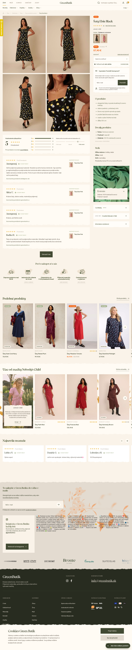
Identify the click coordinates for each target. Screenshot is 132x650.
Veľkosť (96, 54)
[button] (125, 327)
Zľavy (38, 8)
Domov (19, 3)
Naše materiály (64, 282)
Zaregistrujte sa (114, 88)
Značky (30, 8)
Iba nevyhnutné (112, 638)
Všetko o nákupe (28, 282)
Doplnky (22, 8)
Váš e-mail (9, 504)
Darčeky (28, 3)
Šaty (21, 13)
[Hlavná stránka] (66, 3)
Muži (11, 3)
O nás (125, 8)
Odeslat (59, 505)
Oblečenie (13, 8)
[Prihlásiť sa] (123, 3)
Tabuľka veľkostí (123, 54)
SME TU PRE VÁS (81, 282)
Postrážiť (123, 83)
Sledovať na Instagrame (16, 547)
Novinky (5, 8)
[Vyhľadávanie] (109, 2)
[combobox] (110, 3)
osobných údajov (31, 510)
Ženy (4, 3)
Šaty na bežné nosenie (31, 13)
